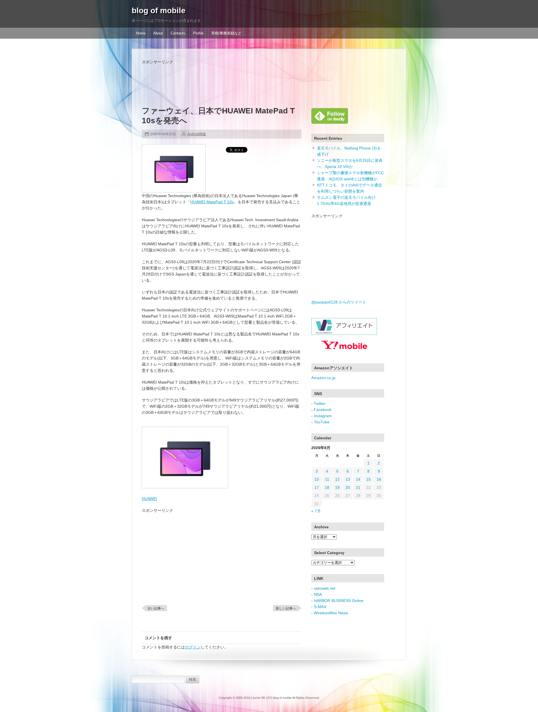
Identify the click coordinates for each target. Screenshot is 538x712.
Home (140, 33)
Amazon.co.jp (323, 377)
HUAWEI (149, 498)
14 (358, 479)
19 (337, 487)
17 (316, 487)
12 (337, 479)
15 (368, 479)
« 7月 (316, 511)
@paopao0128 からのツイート (338, 302)
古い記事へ (155, 608)
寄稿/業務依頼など (226, 33)
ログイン (193, 647)
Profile (198, 33)
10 (316, 479)
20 (347, 487)
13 (347, 479)
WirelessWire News (331, 613)
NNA (318, 594)
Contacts (178, 33)
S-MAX (320, 606)
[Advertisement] (244, 77)
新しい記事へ (286, 608)
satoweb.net (324, 588)
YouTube (322, 422)
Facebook (322, 409)
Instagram (323, 416)
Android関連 (196, 134)
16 (379, 479)
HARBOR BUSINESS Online (338, 600)
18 (327, 487)
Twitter (320, 403)
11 (327, 479)
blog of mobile (158, 10)
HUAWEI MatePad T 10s (212, 202)
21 (358, 487)
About (158, 33)
